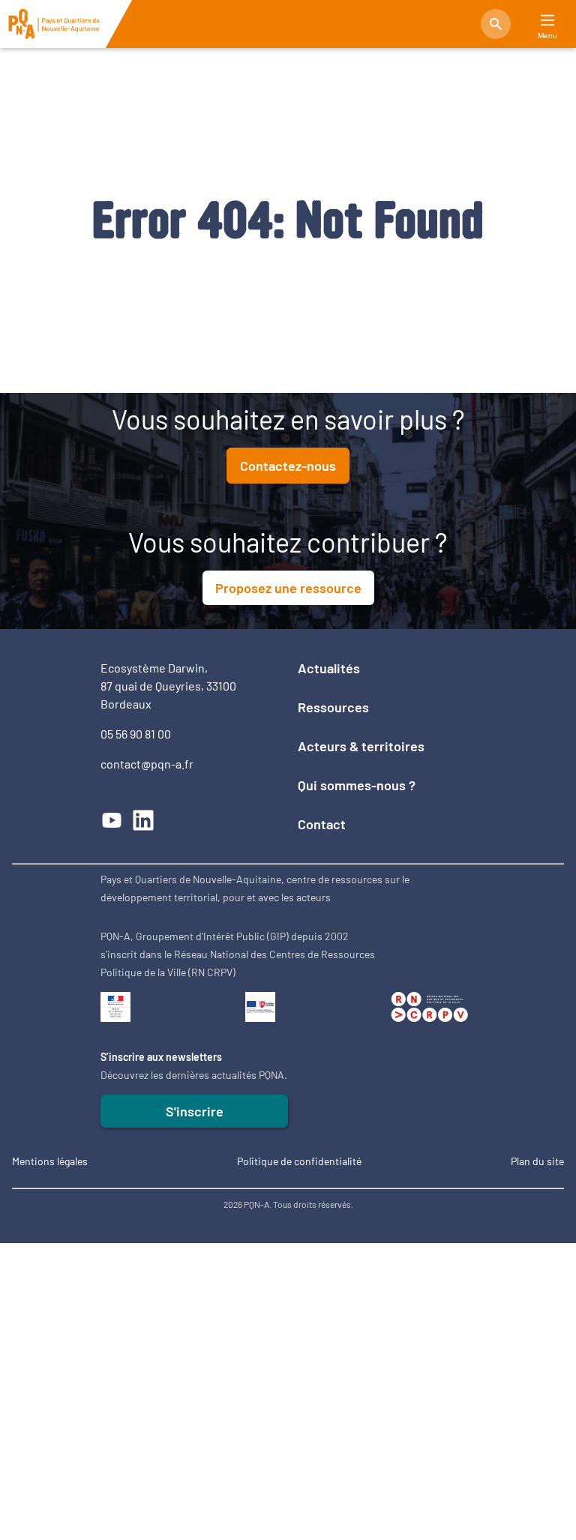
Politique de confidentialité (299, 1161)
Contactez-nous (288, 465)
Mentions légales (50, 1161)
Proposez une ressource (288, 588)
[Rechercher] (496, 24)
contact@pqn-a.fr (147, 764)
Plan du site (537, 1161)
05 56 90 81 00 (135, 734)
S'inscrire (195, 1111)
